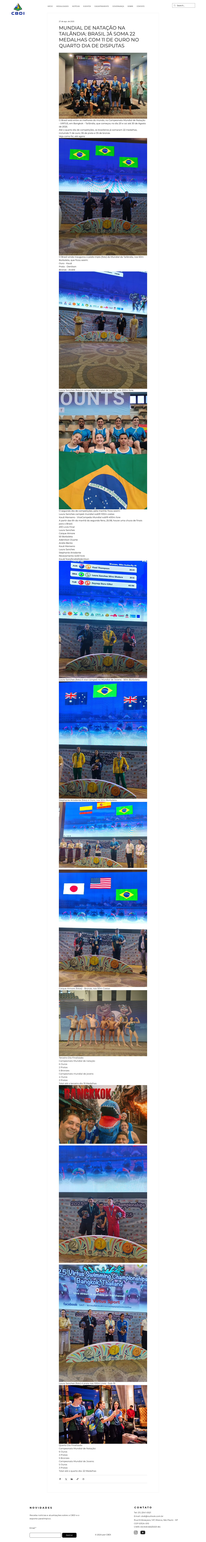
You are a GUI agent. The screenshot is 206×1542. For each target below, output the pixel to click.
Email (32, 1528)
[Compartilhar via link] (77, 1479)
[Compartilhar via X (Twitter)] (66, 1479)
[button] (62, 6)
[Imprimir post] (83, 1479)
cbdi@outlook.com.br (152, 1516)
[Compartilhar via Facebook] (60, 1479)
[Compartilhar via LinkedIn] (72, 1479)
